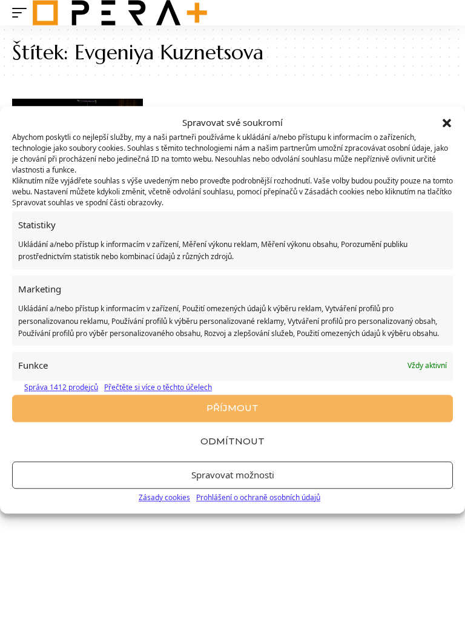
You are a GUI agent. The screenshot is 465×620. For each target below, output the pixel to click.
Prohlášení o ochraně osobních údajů (258, 497)
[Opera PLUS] (120, 12)
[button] (447, 123)
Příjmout (232, 408)
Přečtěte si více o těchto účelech (158, 387)
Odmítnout (232, 441)
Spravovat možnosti (232, 475)
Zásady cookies (164, 497)
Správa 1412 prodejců (61, 387)
